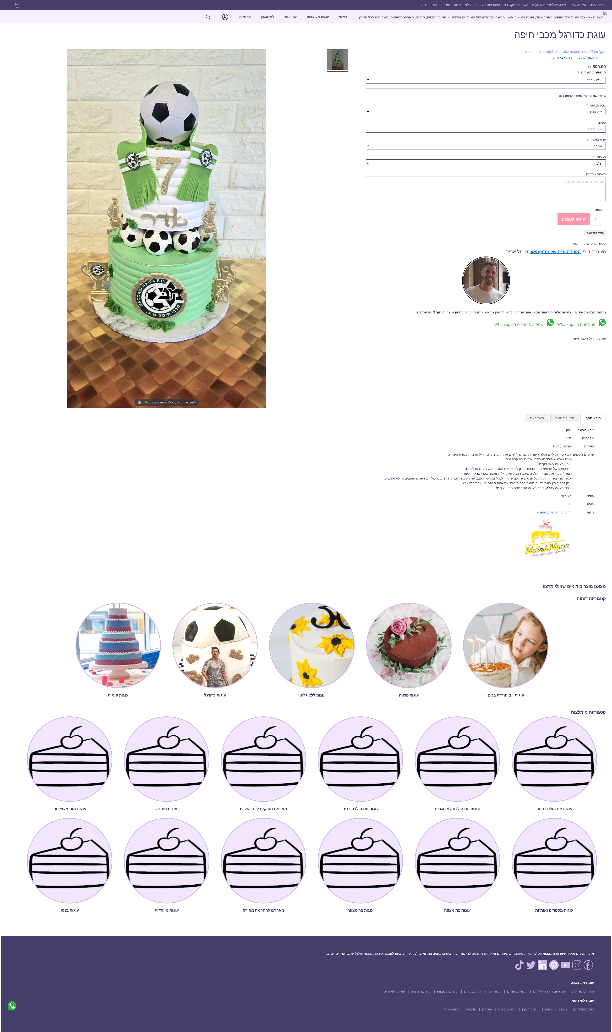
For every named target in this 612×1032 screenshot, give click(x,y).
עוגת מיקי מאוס (556, 1009)
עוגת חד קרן (530, 1009)
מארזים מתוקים (483, 953)
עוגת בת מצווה (447, 991)
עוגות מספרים (517, 991)
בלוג (468, 4)
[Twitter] (531, 968)
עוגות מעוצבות (521, 953)
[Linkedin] (542, 968)
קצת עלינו (597, 4)
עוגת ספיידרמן (583, 1009)
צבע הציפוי (597, 105)
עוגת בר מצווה (421, 991)
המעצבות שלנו (367, 953)
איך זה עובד (577, 4)
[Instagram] (577, 968)
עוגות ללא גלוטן (394, 991)
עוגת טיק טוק (507, 1009)
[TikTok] (519, 968)
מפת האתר (451, 1009)
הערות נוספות (596, 174)
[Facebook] (588, 968)
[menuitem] (482, 16)
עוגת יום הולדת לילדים (549, 991)
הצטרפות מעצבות (487, 4)
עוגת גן (487, 1009)
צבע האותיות (596, 139)
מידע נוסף (593, 418)
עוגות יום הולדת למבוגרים (482, 991)
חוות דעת (537, 418)
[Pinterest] (554, 968)
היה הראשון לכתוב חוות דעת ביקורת (579, 57)
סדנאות (470, 1009)
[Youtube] (565, 968)
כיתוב (602, 122)
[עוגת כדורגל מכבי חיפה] (337, 60)
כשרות (601, 157)
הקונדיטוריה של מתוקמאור (555, 252)
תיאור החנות (564, 418)
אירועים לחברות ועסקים (549, 4)
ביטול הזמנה (452, 4)
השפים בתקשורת (516, 4)
